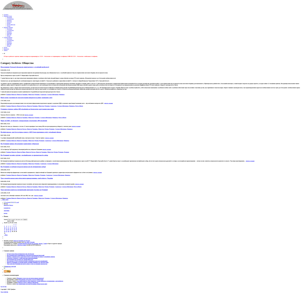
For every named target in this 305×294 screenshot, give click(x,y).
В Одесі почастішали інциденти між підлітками (20, 254)
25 (6, 231)
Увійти (5, 50)
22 (14, 229)
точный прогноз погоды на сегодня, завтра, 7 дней (32, 243)
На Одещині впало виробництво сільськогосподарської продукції (25, 255)
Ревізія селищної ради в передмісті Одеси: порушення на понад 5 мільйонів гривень (31, 256)
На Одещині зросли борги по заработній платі (20, 259)
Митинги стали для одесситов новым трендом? (30, 278)
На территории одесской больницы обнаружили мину (32, 284)
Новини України (8, 27)
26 (8, 231)
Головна (6, 14)
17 (4, 229)
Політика (9, 17)
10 (4, 228)
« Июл (6, 235)
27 (10, 231)
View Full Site (4, 292)
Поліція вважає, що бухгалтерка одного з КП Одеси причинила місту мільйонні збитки (31, 132)
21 (12, 229)
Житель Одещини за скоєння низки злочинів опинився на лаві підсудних (28, 262)
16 (16, 228)
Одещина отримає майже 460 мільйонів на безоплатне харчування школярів (27, 109)
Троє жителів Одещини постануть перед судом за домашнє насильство (27, 264)
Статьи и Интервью (52, 94)
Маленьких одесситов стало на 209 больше (31, 279)
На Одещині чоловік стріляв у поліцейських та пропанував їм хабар (24, 155)
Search (6, 219)
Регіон (8, 23)
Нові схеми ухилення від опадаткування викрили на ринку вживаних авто (26, 97)
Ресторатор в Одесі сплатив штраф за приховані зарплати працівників (27, 261)
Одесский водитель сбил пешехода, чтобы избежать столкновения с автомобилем (40, 281)
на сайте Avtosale (29, 242)
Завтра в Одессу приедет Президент (28, 282)
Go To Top (3, 286)
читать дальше (108, 103)
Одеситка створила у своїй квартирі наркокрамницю (22, 258)
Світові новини (8, 37)
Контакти (6, 49)
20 (10, 229)
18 (6, 229)
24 (4, 231)
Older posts (4, 199)
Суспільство (10, 19)
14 (12, 228)
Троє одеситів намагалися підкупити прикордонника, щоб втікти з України (27, 178)
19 (8, 229)
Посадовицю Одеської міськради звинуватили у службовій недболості (25, 67)
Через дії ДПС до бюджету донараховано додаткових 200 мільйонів (24, 120)
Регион (47, 129)
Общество (31, 94)
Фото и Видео (79, 106)
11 (6, 228)
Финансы (61, 94)
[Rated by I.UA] (7, 269)
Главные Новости (11, 94)
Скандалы (43, 94)
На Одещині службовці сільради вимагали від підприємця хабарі (23, 167)
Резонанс (9, 21)
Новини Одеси (8, 16)
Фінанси (9, 20)
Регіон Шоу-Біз (11, 24)
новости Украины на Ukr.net (21, 240)
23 (16, 229)
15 (14, 228)
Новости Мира (21, 152)
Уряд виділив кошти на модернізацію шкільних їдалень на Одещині (24, 190)
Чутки (8, 26)
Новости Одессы (21, 106)
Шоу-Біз (9, 34)
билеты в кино (22, 245)
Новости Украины (22, 94)
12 (8, 228)
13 (10, 228)
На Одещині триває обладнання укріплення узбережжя (20, 144)
